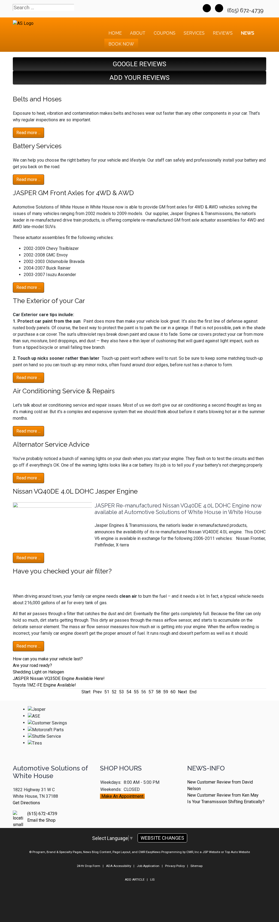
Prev (97, 691)
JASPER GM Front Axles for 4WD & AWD (73, 193)
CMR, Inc (192, 852)
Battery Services (37, 146)
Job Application (148, 866)
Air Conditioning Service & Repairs (64, 391)
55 (136, 691)
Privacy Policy (175, 866)
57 (150, 691)
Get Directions (26, 802)
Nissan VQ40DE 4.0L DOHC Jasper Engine (75, 491)
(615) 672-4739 (246, 10)
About (137, 33)
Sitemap (196, 866)
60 (173, 691)
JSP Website (211, 852)
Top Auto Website (237, 852)
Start (85, 691)
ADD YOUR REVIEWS (139, 77)
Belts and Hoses (37, 99)
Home (115, 33)
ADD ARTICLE (134, 879)
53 (121, 691)
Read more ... (28, 132)
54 (128, 691)
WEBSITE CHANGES (162, 838)
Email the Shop (41, 820)
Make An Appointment (122, 796)
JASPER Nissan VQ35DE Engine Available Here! (59, 678)
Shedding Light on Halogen (38, 672)
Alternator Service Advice (51, 444)
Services (194, 33)
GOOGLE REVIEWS (139, 64)
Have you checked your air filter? (62, 571)
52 (114, 691)
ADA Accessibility (118, 866)
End (192, 691)
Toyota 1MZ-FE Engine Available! (44, 685)
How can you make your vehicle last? (48, 658)
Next (182, 691)
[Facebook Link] (207, 8)
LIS (152, 879)
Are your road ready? (32, 665)
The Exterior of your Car (49, 301)
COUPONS (164, 33)
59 (165, 691)
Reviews (223, 33)
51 (106, 691)
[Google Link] (219, 8)
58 (158, 691)
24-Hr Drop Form (88, 866)
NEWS (247, 33)
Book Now (121, 44)
